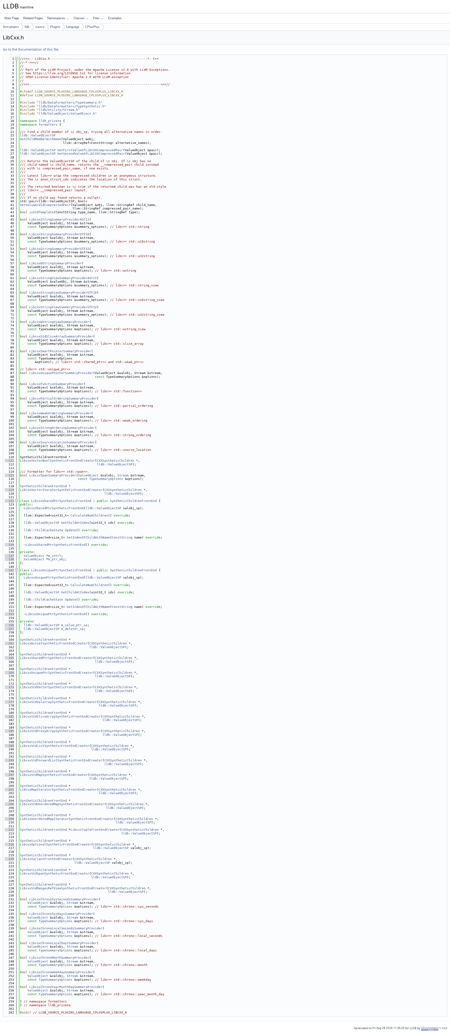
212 (9, 829)
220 (9, 859)
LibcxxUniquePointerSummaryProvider (61, 373)
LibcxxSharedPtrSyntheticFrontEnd (61, 501)
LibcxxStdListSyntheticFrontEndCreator (54, 746)
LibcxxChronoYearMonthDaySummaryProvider (65, 987)
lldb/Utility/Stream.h (58, 110)
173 (9, 687)
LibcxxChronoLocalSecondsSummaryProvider (65, 928)
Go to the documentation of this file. (31, 49)
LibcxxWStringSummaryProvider (55, 263)
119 (9, 490)
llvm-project (11, 27)
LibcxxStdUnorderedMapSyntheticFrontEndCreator (62, 804)
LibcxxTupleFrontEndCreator (95, 829)
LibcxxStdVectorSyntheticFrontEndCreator (56, 687)
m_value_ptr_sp (74, 625)
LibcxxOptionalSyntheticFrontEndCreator (55, 844)
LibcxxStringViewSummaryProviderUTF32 (63, 307)
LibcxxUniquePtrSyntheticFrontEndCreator (56, 672)
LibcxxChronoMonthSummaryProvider (59, 957)
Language (72, 27)
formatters (48, 124)
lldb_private (50, 121)
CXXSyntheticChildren (115, 460)
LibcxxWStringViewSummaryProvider (59, 322)
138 (9, 559)
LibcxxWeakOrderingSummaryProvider (60, 413)
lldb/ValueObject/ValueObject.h (67, 113)
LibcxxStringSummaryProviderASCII (59, 219)
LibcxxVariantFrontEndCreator (46, 859)
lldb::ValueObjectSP (38, 135)
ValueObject (88, 475)
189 (9, 746)
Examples (115, 18)
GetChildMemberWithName (40, 139)
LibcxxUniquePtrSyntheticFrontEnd (61, 570)
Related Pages (33, 18)
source (39, 27)
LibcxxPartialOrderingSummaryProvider (63, 398)
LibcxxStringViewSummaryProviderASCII (63, 278)
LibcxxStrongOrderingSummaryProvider (62, 428)
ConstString (122, 537)
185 (9, 731)
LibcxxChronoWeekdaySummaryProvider (61, 972)
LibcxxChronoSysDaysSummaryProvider (61, 914)
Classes (79, 18)
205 (9, 804)
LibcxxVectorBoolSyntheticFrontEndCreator (57, 460)
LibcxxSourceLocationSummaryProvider (62, 442)
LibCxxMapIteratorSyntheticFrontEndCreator (58, 789)
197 (9, 775)
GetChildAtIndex (75, 522)
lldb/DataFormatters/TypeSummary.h (70, 102)
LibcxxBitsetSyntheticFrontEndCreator (53, 643)
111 (9, 460)
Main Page (11, 18)
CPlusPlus (92, 27)
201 (9, 789)
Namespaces (56, 18)
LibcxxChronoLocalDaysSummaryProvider (63, 943)
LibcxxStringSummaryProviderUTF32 (59, 249)
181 (9, 716)
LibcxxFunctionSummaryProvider (56, 384)
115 (9, 475)
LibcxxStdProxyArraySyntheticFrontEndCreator (60, 731)
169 (9, 672)
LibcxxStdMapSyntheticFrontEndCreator (53, 775)
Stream (123, 475)
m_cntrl (54, 555)
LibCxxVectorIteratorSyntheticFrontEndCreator (61, 490)
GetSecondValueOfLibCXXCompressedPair (91, 153)
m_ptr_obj (56, 559)
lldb (27, 27)
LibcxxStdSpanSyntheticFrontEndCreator (54, 873)
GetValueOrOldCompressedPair (45, 205)
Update (70, 530)
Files (96, 18)
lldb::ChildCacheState (43, 530)
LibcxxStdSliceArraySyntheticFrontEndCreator (60, 716)
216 (9, 844)
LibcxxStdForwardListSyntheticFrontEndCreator (61, 760)
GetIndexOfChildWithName (88, 537)
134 (9, 544)
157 (9, 629)
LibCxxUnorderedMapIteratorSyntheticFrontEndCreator (67, 819)
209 (9, 819)
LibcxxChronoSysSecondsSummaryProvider (64, 899)
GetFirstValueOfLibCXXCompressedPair (90, 150)
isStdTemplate (41, 212)
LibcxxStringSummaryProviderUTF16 (59, 234)
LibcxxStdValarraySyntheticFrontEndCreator (58, 702)
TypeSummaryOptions (106, 479)
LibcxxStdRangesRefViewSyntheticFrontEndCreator (63, 888)
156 (9, 625)
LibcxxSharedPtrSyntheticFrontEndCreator (56, 658)
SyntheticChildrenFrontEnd (43, 486)
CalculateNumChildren (89, 515)
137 (9, 555)
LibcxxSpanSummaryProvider (52, 475)
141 (9, 570)
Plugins (55, 27)
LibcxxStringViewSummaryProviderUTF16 (63, 292)
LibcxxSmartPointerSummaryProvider (60, 351)
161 (9, 643)
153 (9, 614)
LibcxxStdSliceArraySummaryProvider (61, 336)
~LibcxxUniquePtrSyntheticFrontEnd (55, 614)
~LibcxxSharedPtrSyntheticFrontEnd (55, 544)
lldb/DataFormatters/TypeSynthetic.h (71, 106)
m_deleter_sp (72, 629)
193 (9, 760)
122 (9, 501)
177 (9, 702)
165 (9, 658)
